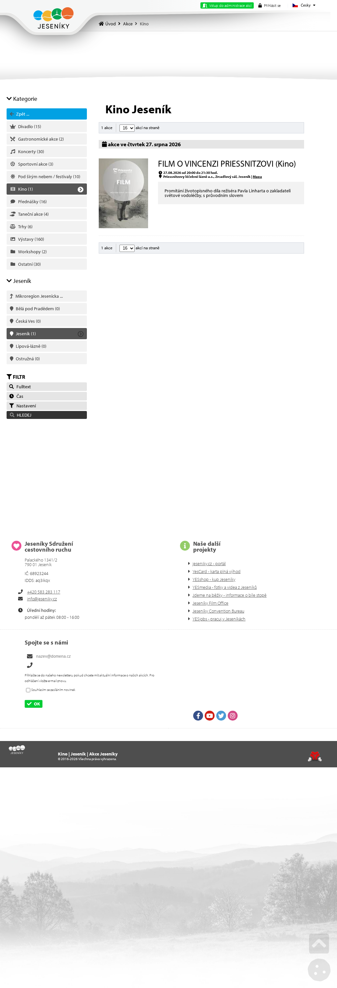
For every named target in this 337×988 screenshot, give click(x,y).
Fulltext (22, 387)
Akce (128, 23)
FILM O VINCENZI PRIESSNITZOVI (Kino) (227, 163)
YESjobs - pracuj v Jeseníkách (219, 619)
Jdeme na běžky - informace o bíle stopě (230, 595)
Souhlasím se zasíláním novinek (53, 689)
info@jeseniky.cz (42, 599)
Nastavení (25, 406)
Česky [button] (306, 5)
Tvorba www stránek (315, 756)
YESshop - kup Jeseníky (214, 579)
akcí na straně (147, 127)
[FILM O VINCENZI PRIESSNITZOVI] (123, 227)
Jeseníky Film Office (210, 603)
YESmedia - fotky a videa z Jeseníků (225, 587)
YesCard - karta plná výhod (217, 571)
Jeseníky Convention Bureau (218, 611)
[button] (269, 5)
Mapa (257, 176)
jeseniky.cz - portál (209, 563)
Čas (18, 396)
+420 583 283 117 (43, 592)
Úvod (53, 18)
